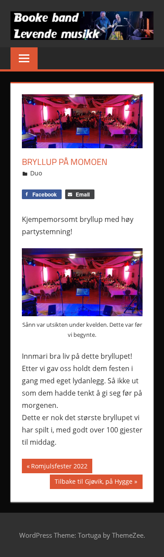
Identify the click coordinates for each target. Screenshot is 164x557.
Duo (36, 173)
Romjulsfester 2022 (59, 467)
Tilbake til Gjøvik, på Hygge (93, 483)
